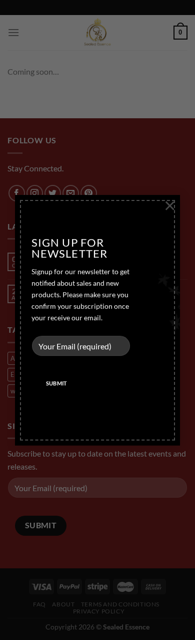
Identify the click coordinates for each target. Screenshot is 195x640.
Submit (57, 383)
